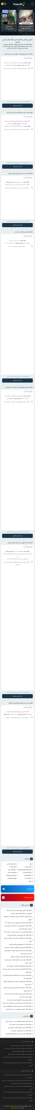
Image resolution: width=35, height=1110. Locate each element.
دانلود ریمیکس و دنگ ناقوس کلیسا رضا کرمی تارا (19, 1000)
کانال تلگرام (30, 889)
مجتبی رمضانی (20, 65)
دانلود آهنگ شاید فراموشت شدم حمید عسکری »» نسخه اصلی (18, 939)
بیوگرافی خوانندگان (12, 878)
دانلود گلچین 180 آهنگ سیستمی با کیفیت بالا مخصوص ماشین (18, 918)
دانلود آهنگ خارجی (12, 872)
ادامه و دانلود (16, 106)
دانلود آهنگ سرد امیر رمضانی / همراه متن (21, 1031)
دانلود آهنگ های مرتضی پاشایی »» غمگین (21, 957)
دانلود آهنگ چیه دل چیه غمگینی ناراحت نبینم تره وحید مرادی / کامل (18, 961)
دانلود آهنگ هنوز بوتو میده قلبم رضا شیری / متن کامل (18, 947)
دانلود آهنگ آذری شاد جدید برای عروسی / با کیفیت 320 (18, 932)
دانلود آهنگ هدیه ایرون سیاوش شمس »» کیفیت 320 (18, 923)
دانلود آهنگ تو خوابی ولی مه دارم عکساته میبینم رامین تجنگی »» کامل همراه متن (18, 927)
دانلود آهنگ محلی (12, 870)
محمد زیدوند (14, 1108)
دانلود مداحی (27, 63)
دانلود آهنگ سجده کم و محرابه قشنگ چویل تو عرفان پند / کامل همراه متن (17, 976)
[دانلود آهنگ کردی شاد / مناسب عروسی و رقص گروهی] (26, 17)
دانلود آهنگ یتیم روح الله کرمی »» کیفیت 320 (20, 1024)
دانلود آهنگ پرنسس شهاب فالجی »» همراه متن (20, 1028)
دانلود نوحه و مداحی (11, 864)
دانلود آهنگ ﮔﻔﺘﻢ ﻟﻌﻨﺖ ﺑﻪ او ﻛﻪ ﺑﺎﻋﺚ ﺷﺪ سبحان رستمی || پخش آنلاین (17, 970)
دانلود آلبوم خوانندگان (11, 875)
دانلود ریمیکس (28, 867)
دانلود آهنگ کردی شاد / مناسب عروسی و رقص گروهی (26, 27)
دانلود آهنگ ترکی (28, 875)
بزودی (30, 881)
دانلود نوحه (26, 182)
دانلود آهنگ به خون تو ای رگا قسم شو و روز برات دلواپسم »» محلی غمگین (17, 989)
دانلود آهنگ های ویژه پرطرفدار (25, 870)
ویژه (31, 864)
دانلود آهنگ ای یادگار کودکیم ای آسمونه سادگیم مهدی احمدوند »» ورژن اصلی (18, 952)
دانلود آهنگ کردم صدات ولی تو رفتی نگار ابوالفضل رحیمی (17, 1006)
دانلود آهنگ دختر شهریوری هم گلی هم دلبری (20, 944)
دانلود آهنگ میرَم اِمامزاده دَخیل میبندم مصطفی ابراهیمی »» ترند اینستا (17, 983)
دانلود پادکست (12, 867)
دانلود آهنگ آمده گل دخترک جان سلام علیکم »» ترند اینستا (17, 1003)
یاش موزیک (6, 714)
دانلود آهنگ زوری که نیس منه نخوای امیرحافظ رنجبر (19, 1034)
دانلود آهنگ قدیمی (27, 872)
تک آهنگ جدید (28, 878)
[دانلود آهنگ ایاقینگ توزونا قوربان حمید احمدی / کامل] (9, 17)
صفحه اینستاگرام (29, 897)
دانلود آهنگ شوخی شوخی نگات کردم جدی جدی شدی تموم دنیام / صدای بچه (18, 995)
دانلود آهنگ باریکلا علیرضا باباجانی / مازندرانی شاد (19, 966)
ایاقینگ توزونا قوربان (9, 28)
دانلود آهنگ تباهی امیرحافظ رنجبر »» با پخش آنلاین (19, 1009)
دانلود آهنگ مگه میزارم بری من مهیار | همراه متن (19, 935)
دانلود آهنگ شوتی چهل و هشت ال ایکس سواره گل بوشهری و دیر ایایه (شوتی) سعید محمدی (19, 912)
